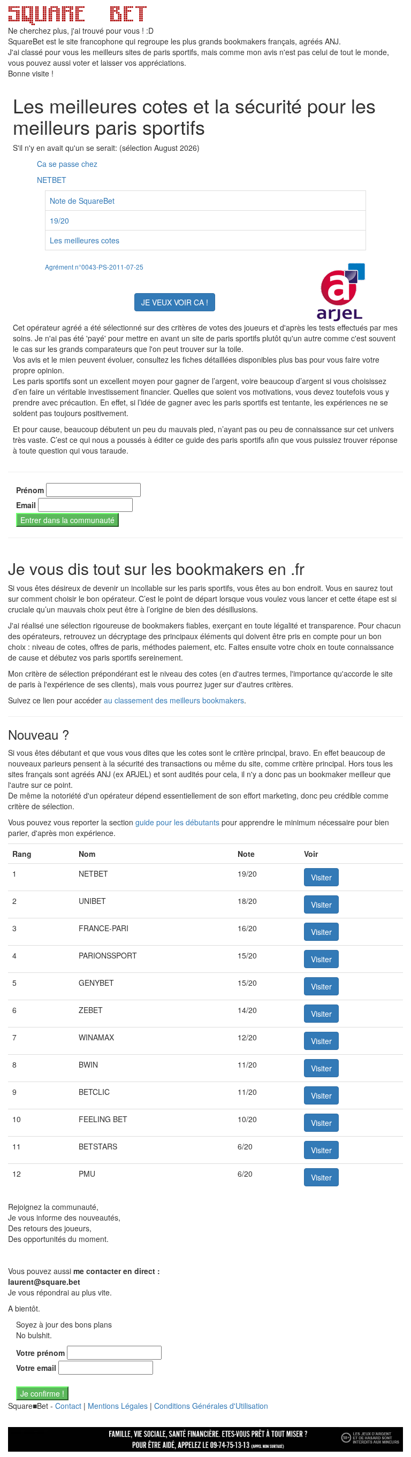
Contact (68, 1405)
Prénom (30, 490)
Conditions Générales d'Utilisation (211, 1405)
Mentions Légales (118, 1405)
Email (26, 505)
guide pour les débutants (177, 822)
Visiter (321, 877)
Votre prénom (40, 1352)
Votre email (36, 1367)
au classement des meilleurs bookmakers (174, 700)
